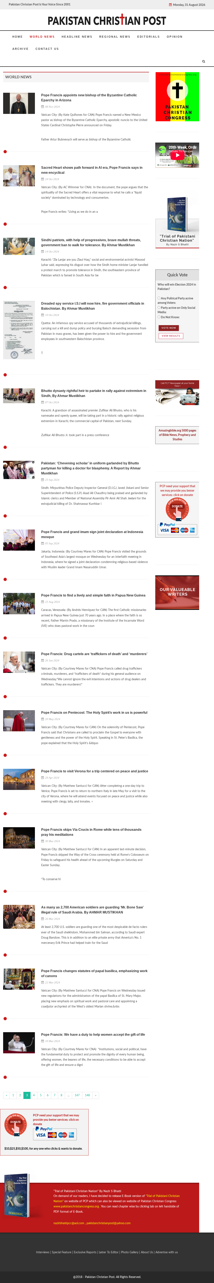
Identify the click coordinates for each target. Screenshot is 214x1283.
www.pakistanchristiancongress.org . (77, 1206)
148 (87, 1095)
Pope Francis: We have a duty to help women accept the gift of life (93, 1034)
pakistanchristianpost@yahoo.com (109, 1223)
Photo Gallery (129, 1252)
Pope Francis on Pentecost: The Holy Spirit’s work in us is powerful (94, 712)
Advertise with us (166, 1252)
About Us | (148, 1252)
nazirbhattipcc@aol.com (69, 1223)
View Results (171, 336)
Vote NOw (169, 328)
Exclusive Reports (85, 1252)
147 (77, 1095)
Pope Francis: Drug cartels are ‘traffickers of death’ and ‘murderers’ (94, 654)
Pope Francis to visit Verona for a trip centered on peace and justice (94, 771)
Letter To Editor (109, 1252)
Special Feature (62, 1252)
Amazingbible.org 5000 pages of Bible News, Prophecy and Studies (177, 435)
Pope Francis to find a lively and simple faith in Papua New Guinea (93, 595)
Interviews (43, 1252)
